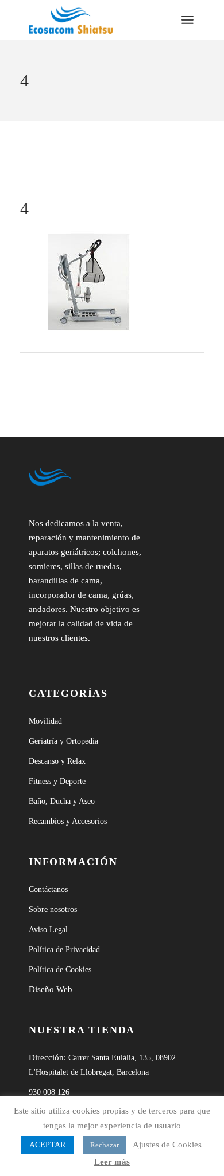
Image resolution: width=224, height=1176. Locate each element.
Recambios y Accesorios (68, 821)
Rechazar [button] (104, 1145)
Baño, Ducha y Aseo (62, 801)
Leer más (112, 1161)
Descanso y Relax (57, 761)
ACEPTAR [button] (47, 1145)
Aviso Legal (48, 929)
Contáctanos (48, 889)
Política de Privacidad (64, 949)
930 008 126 (49, 1092)
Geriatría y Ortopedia (63, 741)
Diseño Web (50, 989)
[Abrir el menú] (187, 20)
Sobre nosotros (53, 909)
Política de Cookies (60, 969)
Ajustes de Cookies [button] (167, 1144)
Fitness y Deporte (57, 781)
